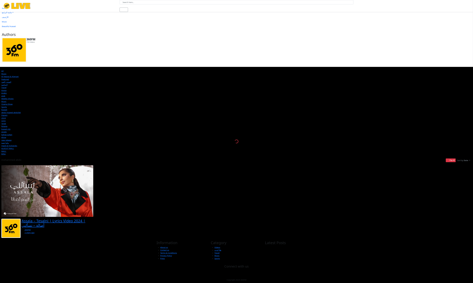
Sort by (462, 160)
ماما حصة (5, 143)
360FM (30, 39)
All (2, 71)
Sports (4, 107)
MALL (3, 151)
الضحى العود (6, 82)
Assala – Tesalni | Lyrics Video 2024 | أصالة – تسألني (53, 223)
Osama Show (7, 104)
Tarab (3, 123)
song (3, 120)
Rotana (4, 126)
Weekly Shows (7, 98)
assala (4, 132)
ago (29, 232)
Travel (3, 87)
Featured (5, 79)
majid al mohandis (9, 145)
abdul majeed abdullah (11, 112)
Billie (3, 154)
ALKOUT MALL (7, 148)
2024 (3, 118)
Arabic (4, 93)
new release (6, 140)
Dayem (4, 115)
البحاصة (4, 85)
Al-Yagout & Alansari (10, 76)
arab (3, 96)
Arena (3, 90)
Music (3, 74)
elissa (3, 137)
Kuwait (4, 109)
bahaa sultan (6, 134)
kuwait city (5, 129)
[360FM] (14, 50)
